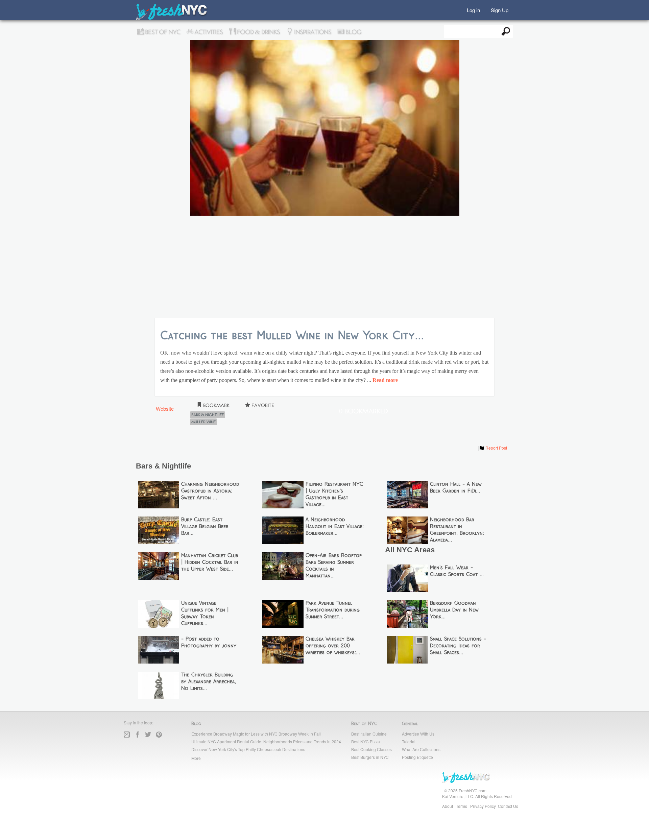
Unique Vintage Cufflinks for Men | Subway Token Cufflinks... (205, 613)
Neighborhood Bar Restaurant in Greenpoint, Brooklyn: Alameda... (457, 530)
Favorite (262, 405)
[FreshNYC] (172, 19)
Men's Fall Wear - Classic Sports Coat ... (457, 571)
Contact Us (508, 806)
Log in (473, 9)
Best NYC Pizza (365, 741)
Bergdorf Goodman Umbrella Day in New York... (454, 610)
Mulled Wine (203, 422)
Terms (461, 806)
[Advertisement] (324, 267)
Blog (352, 32)
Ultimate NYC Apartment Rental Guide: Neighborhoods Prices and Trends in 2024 (266, 741)
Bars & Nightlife (207, 415)
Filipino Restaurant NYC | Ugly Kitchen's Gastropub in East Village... (334, 494)
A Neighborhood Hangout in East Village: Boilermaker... (335, 527)
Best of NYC (162, 32)
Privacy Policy (483, 806)
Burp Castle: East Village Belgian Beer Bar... (205, 527)
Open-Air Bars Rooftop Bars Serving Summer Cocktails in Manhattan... (334, 565)
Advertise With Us (418, 734)
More (196, 758)
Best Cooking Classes (371, 749)
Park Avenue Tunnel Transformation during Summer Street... (333, 610)
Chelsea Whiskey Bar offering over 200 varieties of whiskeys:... (333, 646)
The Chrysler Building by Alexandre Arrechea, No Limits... (208, 682)
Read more (385, 380)
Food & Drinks (258, 32)
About (447, 806)
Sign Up (499, 9)
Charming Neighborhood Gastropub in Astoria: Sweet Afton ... (210, 491)
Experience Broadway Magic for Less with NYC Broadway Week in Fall (256, 734)
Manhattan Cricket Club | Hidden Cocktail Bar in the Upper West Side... (209, 562)
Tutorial (408, 741)
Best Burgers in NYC (370, 757)
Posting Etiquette (417, 757)
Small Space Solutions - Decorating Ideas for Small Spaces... (458, 646)
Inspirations (312, 32)
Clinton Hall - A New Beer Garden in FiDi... (456, 488)
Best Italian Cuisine (369, 734)
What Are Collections (421, 749)
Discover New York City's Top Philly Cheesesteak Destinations (248, 749)
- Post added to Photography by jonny (208, 642)
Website (165, 408)
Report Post (492, 448)
